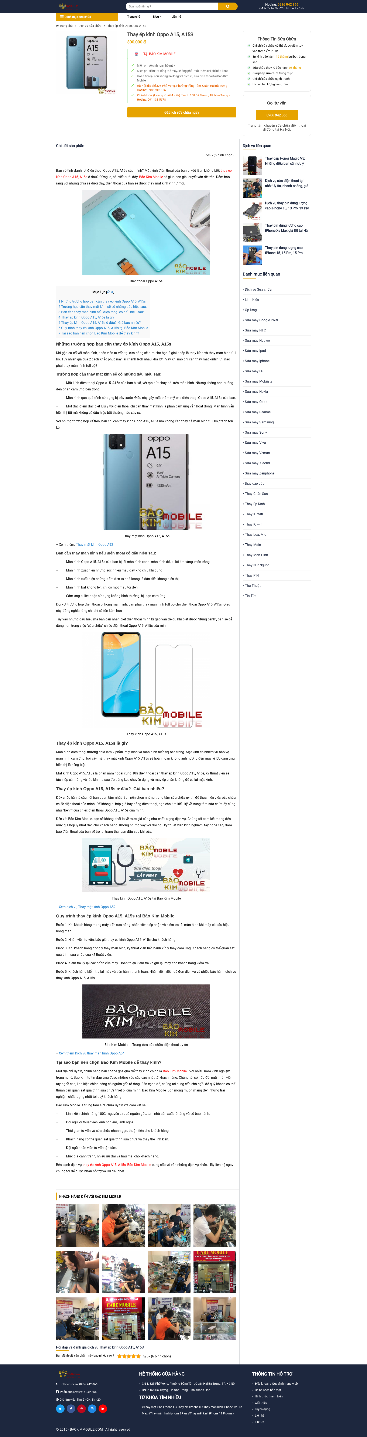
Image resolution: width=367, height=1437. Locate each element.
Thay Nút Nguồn (257, 565)
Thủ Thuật (252, 586)
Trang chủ (133, 16)
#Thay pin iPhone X (188, 1407)
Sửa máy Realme (257, 412)
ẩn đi (110, 292)
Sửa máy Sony (255, 432)
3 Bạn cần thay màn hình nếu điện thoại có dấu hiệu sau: (101, 312)
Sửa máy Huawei (257, 341)
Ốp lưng (250, 310)
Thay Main (252, 545)
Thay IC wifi (253, 524)
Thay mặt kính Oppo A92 (94, 545)
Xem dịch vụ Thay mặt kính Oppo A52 (87, 907)
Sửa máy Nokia (256, 392)
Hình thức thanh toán (269, 1396)
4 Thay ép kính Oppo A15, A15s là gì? (86, 317)
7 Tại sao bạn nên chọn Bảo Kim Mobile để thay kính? (98, 333)
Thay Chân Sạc (256, 494)
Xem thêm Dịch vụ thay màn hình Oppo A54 (91, 1053)
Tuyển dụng (262, 1409)
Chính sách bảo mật (268, 1390)
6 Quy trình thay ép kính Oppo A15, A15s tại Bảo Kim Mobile (103, 328)
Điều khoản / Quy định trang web (276, 1383)
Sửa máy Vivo (255, 443)
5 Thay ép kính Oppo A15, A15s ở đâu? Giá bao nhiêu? (99, 323)
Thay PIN (251, 575)
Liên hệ (176, 16)
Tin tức (259, 1422)
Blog (156, 16)
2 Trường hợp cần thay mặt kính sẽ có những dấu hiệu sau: (102, 307)
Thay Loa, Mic (255, 535)
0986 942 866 (157, 90)
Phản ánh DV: (78, 1392)
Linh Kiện (251, 300)
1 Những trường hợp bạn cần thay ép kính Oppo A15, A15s (102, 301)
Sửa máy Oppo (255, 402)
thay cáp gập (254, 483)
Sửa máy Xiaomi (257, 463)
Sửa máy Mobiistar (259, 381)
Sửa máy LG (253, 371)
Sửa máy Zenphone (259, 473)
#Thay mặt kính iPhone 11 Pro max (211, 1413)
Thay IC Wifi (253, 514)
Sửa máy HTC (255, 330)
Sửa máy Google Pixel (261, 320)
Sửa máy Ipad (255, 351)
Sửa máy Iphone (257, 361)
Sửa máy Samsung (259, 422)
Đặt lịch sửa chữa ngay (181, 112)
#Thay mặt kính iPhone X (158, 1407)
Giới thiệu (261, 1402)
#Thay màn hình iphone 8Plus (167, 1413)
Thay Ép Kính (254, 504)
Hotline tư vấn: (78, 1384)
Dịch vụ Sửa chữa (258, 289)
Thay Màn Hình (256, 555)
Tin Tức (250, 596)
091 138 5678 (157, 99)
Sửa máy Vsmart (257, 453)
